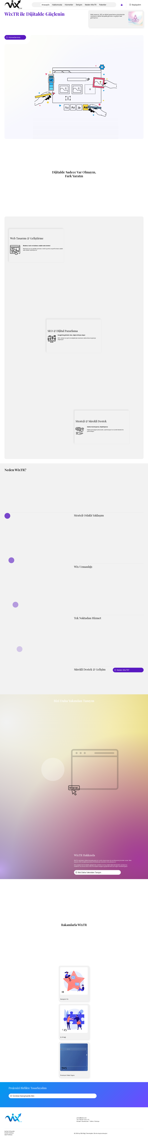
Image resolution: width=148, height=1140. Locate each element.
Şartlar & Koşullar (9, 1131)
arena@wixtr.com (81, 1118)
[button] (122, 5)
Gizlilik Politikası (9, 1133)
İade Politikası (8, 1135)
